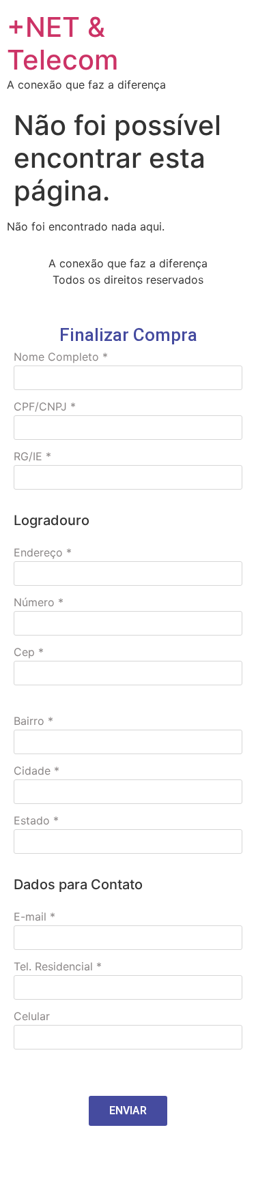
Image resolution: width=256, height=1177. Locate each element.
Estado (36, 820)
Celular (32, 1016)
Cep (29, 651)
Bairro (33, 720)
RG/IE (32, 456)
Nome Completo (61, 356)
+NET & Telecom (62, 43)
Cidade (36, 770)
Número (38, 602)
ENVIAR (128, 1110)
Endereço (43, 552)
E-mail (34, 916)
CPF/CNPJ (45, 406)
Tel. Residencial (58, 966)
